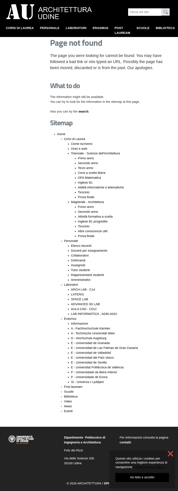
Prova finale (86, 197)
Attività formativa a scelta (95, 216)
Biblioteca (165, 28)
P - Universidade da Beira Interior (94, 372)
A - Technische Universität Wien (93, 333)
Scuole (142, 28)
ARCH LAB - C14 (83, 289)
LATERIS (77, 294)
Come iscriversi (81, 144)
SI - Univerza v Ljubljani (87, 382)
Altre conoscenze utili (92, 231)
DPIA (107, 483)
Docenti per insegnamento (89, 250)
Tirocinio (84, 192)
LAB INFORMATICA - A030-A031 (94, 314)
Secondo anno (88, 163)
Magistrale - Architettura (87, 202)
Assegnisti (78, 265)
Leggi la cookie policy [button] (149, 467)
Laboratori (76, 28)
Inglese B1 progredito (93, 221)
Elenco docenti (81, 245)
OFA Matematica (89, 177)
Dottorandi (78, 260)
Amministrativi (80, 280)
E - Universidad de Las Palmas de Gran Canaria (104, 348)
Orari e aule (79, 148)
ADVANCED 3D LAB (85, 304)
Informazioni (79, 323)
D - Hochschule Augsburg (88, 338)
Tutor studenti (80, 270)
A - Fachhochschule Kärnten (90, 328)
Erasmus (100, 28)
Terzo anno (85, 168)
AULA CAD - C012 (84, 309)
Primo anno (86, 158)
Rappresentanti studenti (87, 275)
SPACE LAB (79, 299)
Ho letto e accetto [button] (142, 477)
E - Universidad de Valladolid (91, 352)
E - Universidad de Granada (90, 343)
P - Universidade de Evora (89, 377)
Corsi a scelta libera (91, 173)
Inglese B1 (85, 182)
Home (61, 134)
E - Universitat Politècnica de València (97, 367)
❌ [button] (170, 454)
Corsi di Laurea (20, 28)
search (83, 111)
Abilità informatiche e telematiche (101, 187)
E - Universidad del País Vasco (92, 357)
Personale (49, 28)
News (68, 406)
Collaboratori (80, 255)
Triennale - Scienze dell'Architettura (95, 153)
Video (68, 401)
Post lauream (122, 30)
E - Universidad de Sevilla (89, 362)
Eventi (68, 411)
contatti (125, 442)
